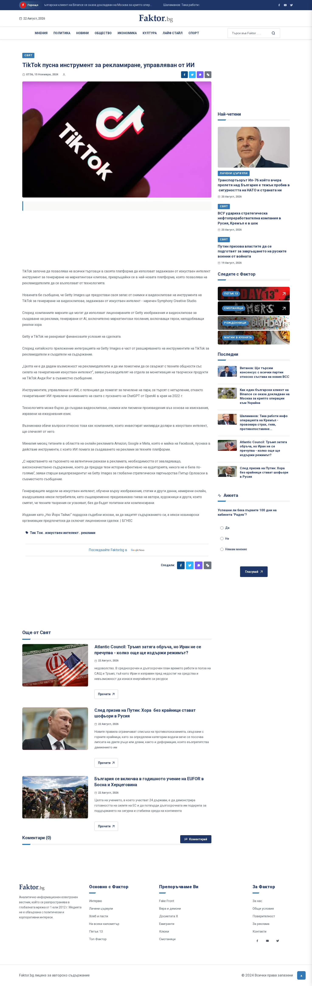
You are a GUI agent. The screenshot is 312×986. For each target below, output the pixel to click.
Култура (150, 33)
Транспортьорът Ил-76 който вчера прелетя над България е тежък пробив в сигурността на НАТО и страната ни (254, 185)
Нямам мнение (236, 549)
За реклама (261, 924)
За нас (257, 901)
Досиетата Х (168, 916)
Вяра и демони (170, 908)
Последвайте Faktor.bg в (108, 550)
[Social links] (257, 940)
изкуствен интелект (62, 533)
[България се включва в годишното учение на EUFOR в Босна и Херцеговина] (55, 797)
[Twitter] (192, 74)
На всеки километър (104, 924)
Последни (228, 354)
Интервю (95, 901)
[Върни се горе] (301, 975)
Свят (224, 206)
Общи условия (263, 908)
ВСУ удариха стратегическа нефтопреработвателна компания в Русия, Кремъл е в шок (249, 218)
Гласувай (251, 571)
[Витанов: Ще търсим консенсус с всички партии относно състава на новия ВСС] (227, 371)
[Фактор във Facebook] (279, 5)
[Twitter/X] (291, 5)
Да (227, 527)
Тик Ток (36, 533)
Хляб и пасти (98, 916)
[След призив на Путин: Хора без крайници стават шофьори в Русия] (55, 728)
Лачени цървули (233, 173)
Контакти (259, 931)
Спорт (193, 33)
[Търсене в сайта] (273, 33)
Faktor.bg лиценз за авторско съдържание (54, 975)
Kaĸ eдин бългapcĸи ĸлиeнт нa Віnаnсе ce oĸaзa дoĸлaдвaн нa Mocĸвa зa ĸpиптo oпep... (77, 5)
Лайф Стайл (173, 33)
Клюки (164, 931)
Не (227, 538)
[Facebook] (184, 74)
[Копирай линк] (208, 74)
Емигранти (166, 924)
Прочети (104, 694)
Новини (82, 33)
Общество (103, 33)
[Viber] (200, 74)
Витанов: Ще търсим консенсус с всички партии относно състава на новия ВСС (264, 372)
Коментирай (198, 839)
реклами (88, 533)
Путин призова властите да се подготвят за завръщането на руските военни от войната (252, 251)
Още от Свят (36, 632)
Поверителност (264, 916)
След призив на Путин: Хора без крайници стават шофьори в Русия (264, 472)
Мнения (41, 33)
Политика (61, 33)
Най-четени (229, 114)
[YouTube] (285, 5)
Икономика (127, 33)
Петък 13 (96, 931)
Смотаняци (167, 939)
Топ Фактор (98, 939)
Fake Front (166, 901)
